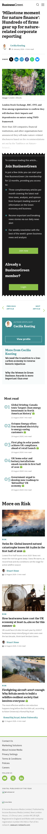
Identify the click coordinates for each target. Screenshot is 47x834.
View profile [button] (23, 339)
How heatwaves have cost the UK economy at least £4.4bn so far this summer (23, 622)
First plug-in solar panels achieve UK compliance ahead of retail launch (25, 445)
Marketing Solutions (12, 745)
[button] (37, 5)
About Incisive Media (12, 749)
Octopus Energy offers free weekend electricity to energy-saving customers (25, 428)
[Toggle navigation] (42, 5)
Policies (6, 763)
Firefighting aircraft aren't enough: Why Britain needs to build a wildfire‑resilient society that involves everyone (23, 695)
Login (23, 287)
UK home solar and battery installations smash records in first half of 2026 (26, 463)
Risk (4, 539)
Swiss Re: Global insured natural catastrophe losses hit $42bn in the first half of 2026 (23, 547)
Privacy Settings (10, 754)
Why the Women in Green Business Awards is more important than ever (19, 375)
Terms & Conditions (11, 758)
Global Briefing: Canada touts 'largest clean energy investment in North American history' (26, 409)
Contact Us (7, 741)
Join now (23, 250)
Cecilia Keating (17, 45)
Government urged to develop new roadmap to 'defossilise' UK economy (25, 481)
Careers (6, 767)
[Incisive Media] (7, 802)
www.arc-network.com (20, 825)
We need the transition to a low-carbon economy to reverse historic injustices (23, 361)
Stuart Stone (13, 570)
